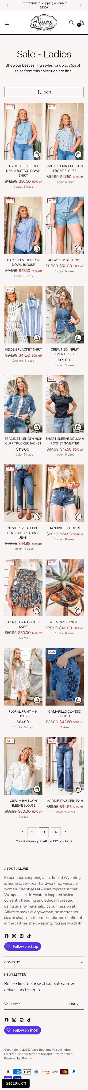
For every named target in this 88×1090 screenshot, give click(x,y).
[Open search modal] (71, 22)
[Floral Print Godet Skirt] (23, 587)
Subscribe (75, 1004)
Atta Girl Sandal (64, 622)
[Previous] (7, 5)
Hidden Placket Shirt (23, 349)
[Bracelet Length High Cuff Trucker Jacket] (23, 404)
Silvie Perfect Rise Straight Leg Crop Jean (23, 532)
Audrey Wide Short (64, 260)
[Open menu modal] (6, 22)
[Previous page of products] (22, 832)
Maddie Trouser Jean (64, 801)
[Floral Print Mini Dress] (23, 677)
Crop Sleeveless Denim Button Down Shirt (23, 170)
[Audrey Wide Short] (65, 225)
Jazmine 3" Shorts (65, 528)
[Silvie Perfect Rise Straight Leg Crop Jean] (23, 493)
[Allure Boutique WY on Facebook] (7, 937)
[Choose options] (36, 154)
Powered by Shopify (18, 1058)
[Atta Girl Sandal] (65, 587)
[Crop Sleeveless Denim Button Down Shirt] (23, 131)
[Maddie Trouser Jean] (65, 766)
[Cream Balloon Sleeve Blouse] (23, 766)
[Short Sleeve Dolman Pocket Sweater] (65, 404)
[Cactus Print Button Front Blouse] (65, 131)
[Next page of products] (65, 832)
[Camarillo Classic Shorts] (65, 677)
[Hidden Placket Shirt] (23, 314)
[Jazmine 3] (65, 493)
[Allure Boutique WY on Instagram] (14, 937)
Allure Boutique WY (44, 1049)
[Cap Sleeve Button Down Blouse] (23, 225)
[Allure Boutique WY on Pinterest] (22, 937)
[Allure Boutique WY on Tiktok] (29, 937)
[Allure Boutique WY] (44, 23)
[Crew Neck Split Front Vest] (65, 314)
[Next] (81, 5)
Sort (47, 92)
